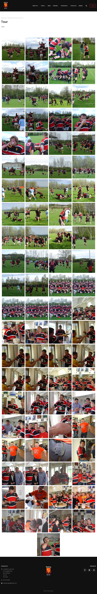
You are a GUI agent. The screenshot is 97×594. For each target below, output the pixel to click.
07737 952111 (6, 580)
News (49, 5)
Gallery (81, 5)
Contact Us (73, 5)
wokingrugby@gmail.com (10, 583)
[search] (86, 5)
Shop (92, 5)
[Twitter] (89, 570)
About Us (35, 5)
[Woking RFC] (5, 5)
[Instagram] (94, 570)
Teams (43, 5)
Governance (64, 5)
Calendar (55, 5)
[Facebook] (85, 570)
